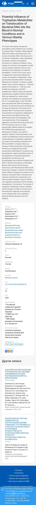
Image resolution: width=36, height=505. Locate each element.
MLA (12, 344)
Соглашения (18, 473)
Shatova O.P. (9, 209)
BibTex (20, 344)
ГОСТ (7, 344)
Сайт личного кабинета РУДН (18, 481)
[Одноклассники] (9, 351)
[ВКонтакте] (6, 351)
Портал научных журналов (18, 476)
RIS (16, 344)
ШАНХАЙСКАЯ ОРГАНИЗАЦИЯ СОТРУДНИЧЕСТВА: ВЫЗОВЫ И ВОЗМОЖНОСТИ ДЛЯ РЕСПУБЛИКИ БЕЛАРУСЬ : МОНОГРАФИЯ (18, 374)
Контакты (18, 470)
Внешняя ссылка (11, 278)
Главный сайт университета (19, 478)
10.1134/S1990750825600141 (16, 284)
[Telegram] (12, 351)
